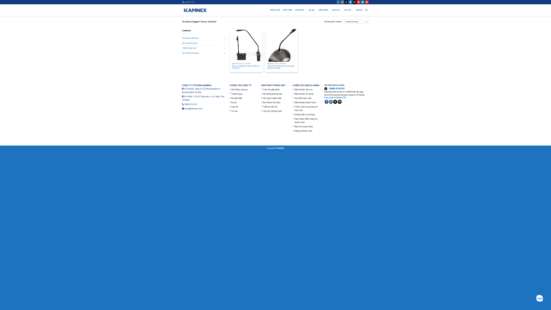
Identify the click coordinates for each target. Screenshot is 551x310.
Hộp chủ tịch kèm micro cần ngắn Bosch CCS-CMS (280, 67)
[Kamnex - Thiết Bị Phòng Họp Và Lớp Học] (195, 10)
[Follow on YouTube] (367, 2)
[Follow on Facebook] (338, 2)
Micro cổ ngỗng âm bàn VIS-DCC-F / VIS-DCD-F (246, 67)
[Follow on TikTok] (346, 2)
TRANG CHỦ (275, 10)
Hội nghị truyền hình (190, 38)
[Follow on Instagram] (342, 2)
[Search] (366, 10)
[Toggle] (225, 38)
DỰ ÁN (311, 10)
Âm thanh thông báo (190, 53)
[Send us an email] (354, 2)
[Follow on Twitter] (350, 2)
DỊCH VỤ (335, 10)
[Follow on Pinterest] (358, 2)
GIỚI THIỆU (287, 10)
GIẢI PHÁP (299, 10)
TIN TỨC (347, 10)
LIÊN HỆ (359, 10)
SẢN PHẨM (323, 10)
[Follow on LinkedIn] (362, 2)
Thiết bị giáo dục (189, 48)
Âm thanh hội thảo (190, 43)
